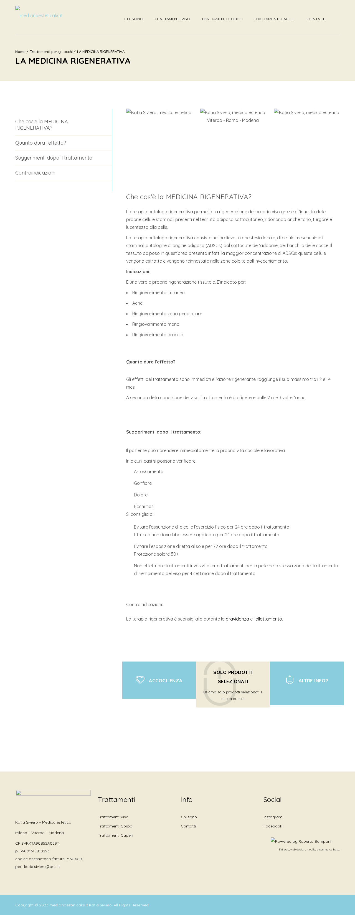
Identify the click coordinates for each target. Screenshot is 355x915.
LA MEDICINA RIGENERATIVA (101, 51)
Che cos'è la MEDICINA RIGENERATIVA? (41, 124)
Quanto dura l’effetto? (40, 143)
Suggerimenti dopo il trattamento (53, 158)
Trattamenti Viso (172, 18)
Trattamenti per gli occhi (51, 51)
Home (20, 51)
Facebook (272, 826)
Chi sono (133, 18)
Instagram (272, 816)
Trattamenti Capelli (274, 18)
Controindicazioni (35, 173)
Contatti (316, 18)
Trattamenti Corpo (222, 18)
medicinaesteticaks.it (69, 905)
